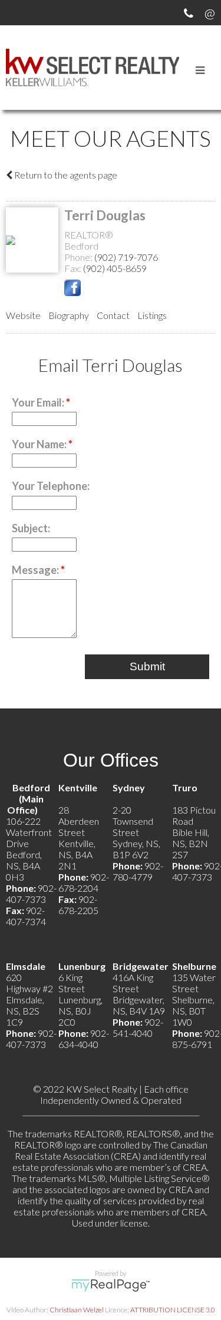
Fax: (73, 268)
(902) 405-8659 (115, 268)
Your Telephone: (51, 485)
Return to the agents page (64, 174)
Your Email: (39, 402)
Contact (113, 315)
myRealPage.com (110, 1285)
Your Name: (40, 444)
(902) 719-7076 (126, 257)
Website (23, 315)
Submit (147, 666)
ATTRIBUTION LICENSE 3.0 (172, 1309)
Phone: (79, 257)
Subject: (31, 528)
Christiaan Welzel (77, 1309)
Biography (68, 315)
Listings (152, 315)
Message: (36, 569)
